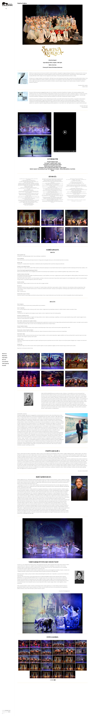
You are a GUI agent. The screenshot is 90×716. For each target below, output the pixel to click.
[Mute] (73, 151)
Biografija (4, 355)
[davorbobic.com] (7, 4)
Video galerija (5, 363)
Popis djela (4, 357)
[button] (65, 132)
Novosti (4, 359)
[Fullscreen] (74, 151)
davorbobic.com (7, 710)
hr (2, 713)
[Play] (54, 151)
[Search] (6, 8)
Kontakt (4, 365)
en (3, 713)
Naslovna (4, 353)
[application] (65, 132)
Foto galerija (5, 361)
